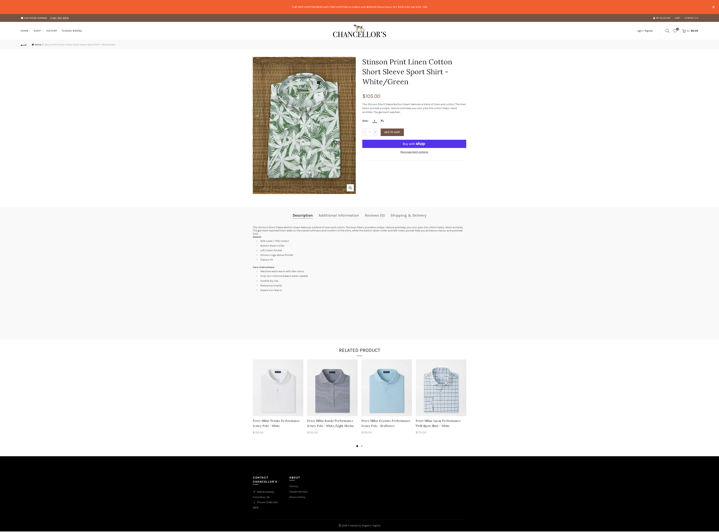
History (51, 30)
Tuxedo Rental (72, 30)
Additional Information (338, 215)
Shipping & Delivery (408, 215)
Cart (677, 18)
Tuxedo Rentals (298, 491)
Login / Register (645, 30)
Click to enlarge (350, 187)
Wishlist (677, 29)
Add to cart (392, 132)
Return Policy (297, 497)
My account (663, 18)
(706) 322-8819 (59, 18)
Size (365, 120)
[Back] (23, 44)
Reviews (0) (375, 215)
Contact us (691, 18)
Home (24, 30)
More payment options (414, 152)
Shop (37, 30)
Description (303, 215)
